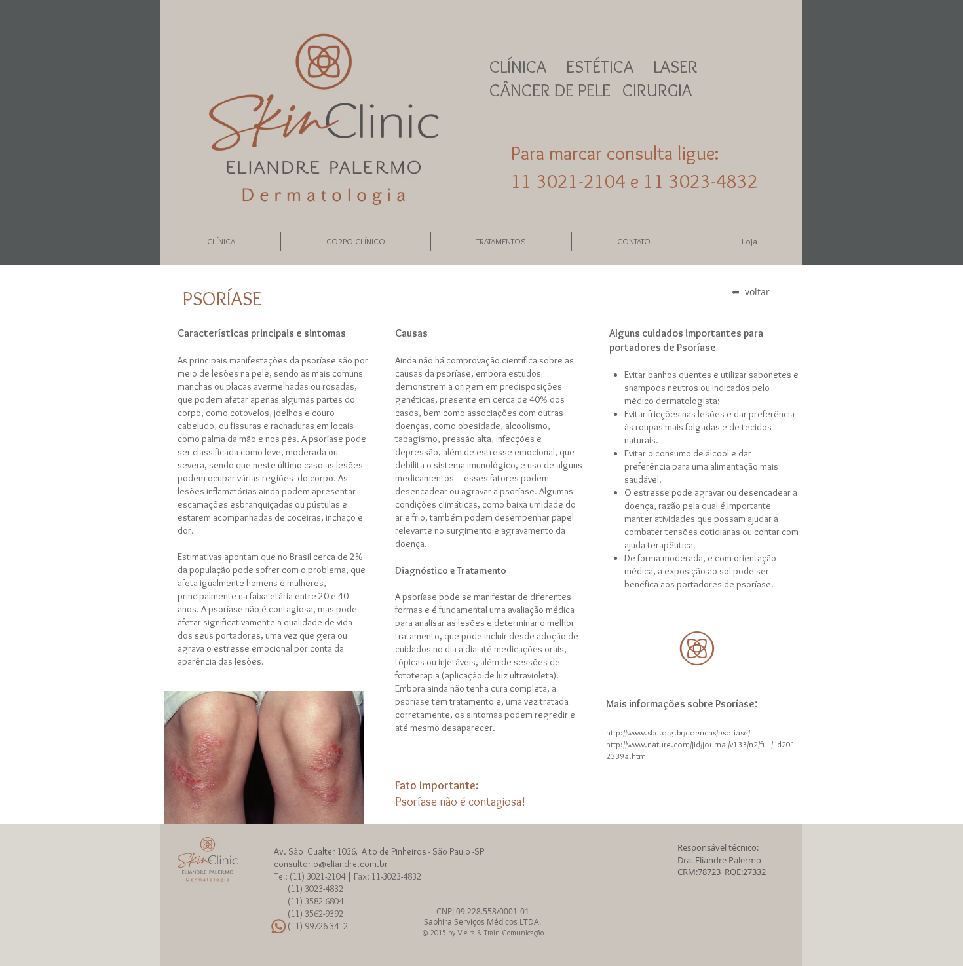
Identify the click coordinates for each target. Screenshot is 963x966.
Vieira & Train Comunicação (500, 932)
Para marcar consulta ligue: (615, 153)
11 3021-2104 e (577, 181)
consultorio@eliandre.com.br (331, 864)
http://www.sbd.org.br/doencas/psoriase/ (679, 732)
